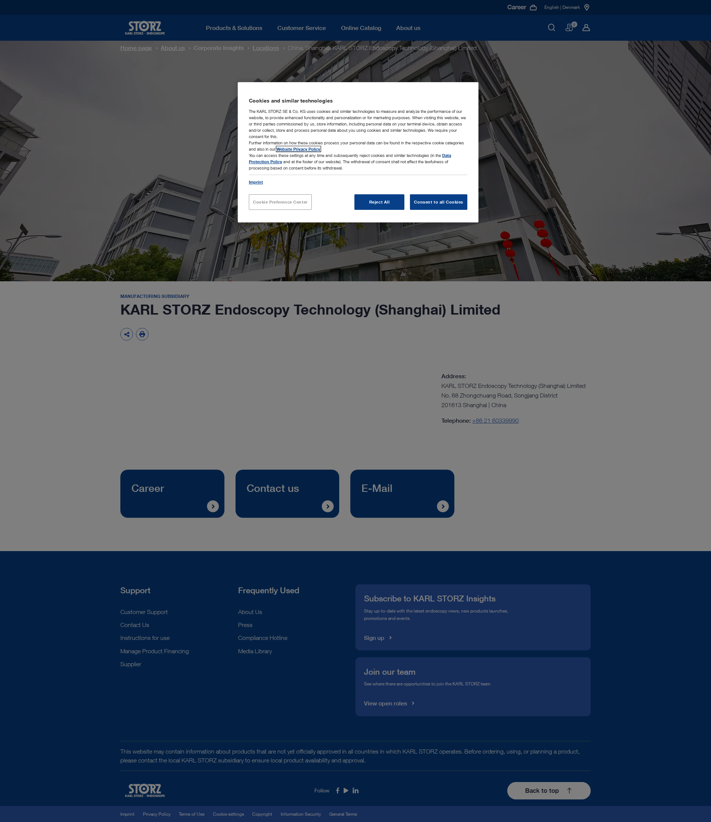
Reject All (379, 201)
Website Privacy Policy (298, 149)
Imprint (256, 182)
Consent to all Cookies (438, 201)
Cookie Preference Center (280, 201)
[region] (358, 152)
